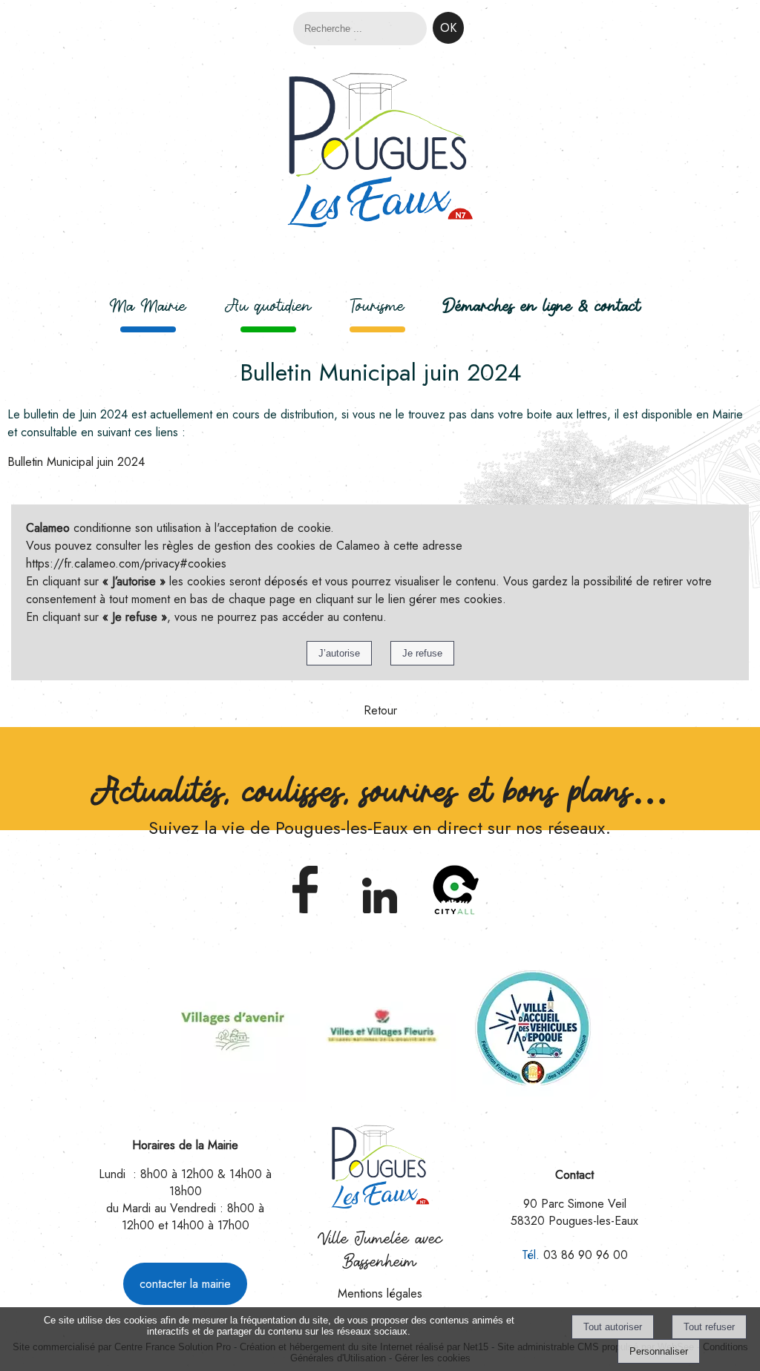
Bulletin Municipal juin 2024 (76, 461)
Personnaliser (658, 1351)
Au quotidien (268, 306)
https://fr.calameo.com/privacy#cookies (126, 563)
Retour (380, 710)
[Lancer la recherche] (448, 27)
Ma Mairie (148, 306)
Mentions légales (380, 1293)
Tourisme (377, 306)
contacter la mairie (185, 1283)
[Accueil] (380, 152)
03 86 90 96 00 (585, 1254)
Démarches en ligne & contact (542, 306)
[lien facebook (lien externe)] (305, 915)
